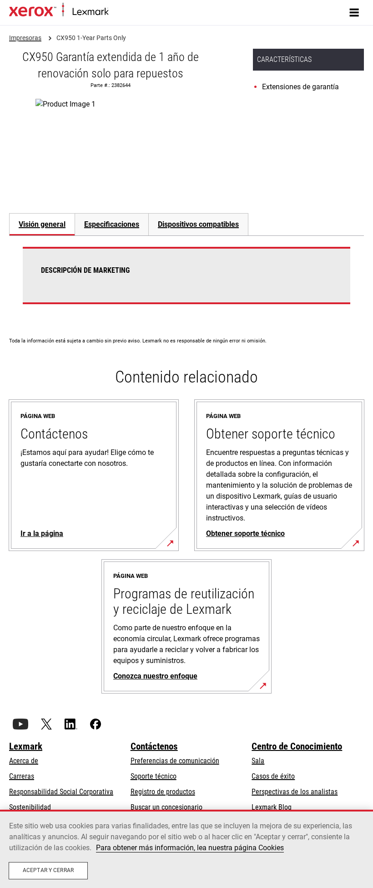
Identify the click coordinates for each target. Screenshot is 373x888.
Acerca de (23, 760)
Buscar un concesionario (166, 807)
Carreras (21, 776)
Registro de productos (163, 791)
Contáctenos (154, 746)
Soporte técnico (153, 776)
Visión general (42, 224)
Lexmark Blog (272, 807)
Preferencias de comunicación (175, 760)
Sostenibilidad (30, 807)
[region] (186, 849)
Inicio (114, 12)
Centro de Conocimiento (297, 746)
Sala (258, 760)
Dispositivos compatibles (198, 224)
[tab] (42, 224)
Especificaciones (111, 224)
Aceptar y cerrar (48, 870)
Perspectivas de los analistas (295, 791)
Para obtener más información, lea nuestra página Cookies (190, 847)
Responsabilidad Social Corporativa (61, 791)
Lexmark (25, 746)
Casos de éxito (273, 776)
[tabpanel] (186, 281)
